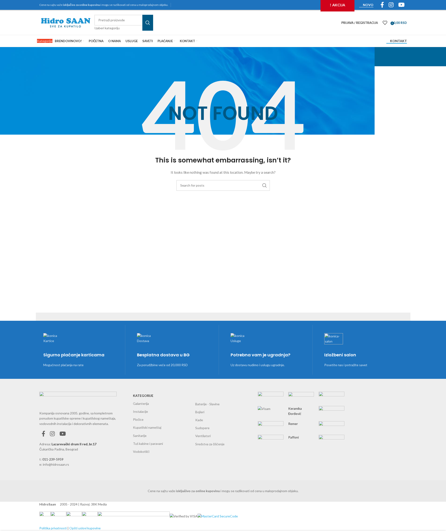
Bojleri (199, 412)
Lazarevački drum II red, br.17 (74, 444)
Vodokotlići (141, 452)
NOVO (368, 5)
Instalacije (140, 411)
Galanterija (141, 404)
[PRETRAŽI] (147, 23)
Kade (199, 420)
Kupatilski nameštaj (147, 427)
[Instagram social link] (52, 434)
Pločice (138, 419)
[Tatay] (301, 416)
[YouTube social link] (62, 434)
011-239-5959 (52, 459)
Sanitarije (140, 436)
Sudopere (202, 428)
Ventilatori (203, 436)
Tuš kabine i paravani (148, 444)
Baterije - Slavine (207, 404)
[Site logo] (65, 22)
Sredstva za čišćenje (210, 444)
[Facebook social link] (43, 434)
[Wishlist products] (385, 22)
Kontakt (398, 41)
